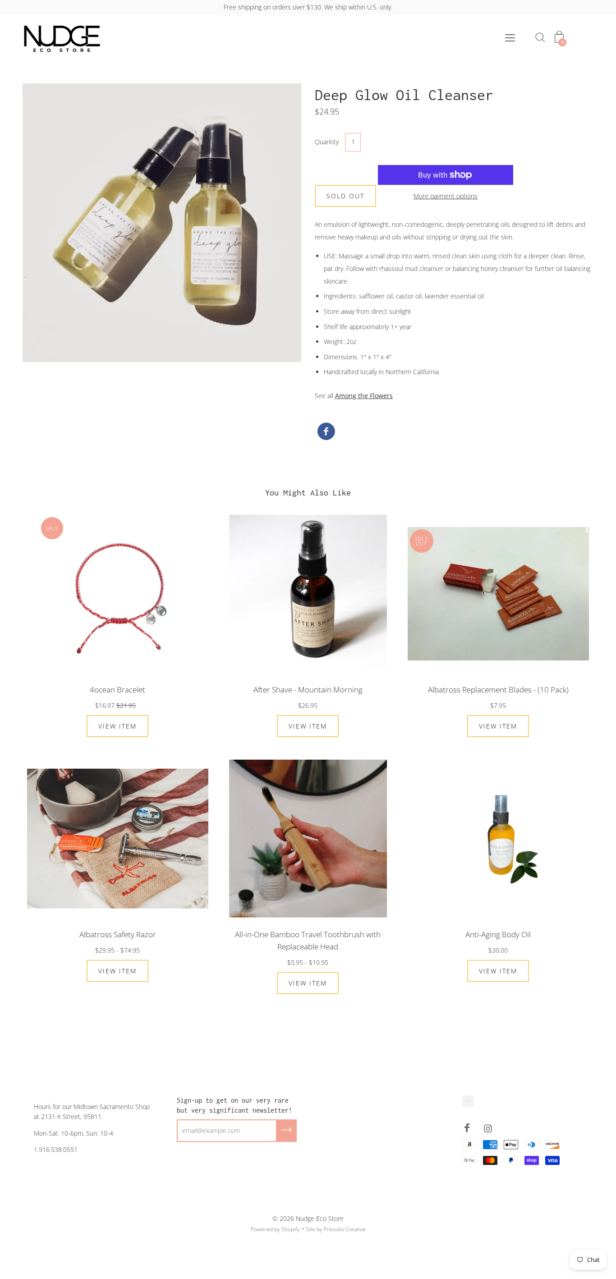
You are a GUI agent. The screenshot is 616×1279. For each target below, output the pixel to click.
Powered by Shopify (275, 1229)
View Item (117, 726)
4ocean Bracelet (117, 689)
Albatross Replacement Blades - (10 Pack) (498, 689)
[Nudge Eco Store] (326, 431)
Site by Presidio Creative (336, 1229)
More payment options (446, 196)
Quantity (327, 142)
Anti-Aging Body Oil (498, 934)
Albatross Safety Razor (117, 934)
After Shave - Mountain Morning (308, 689)
